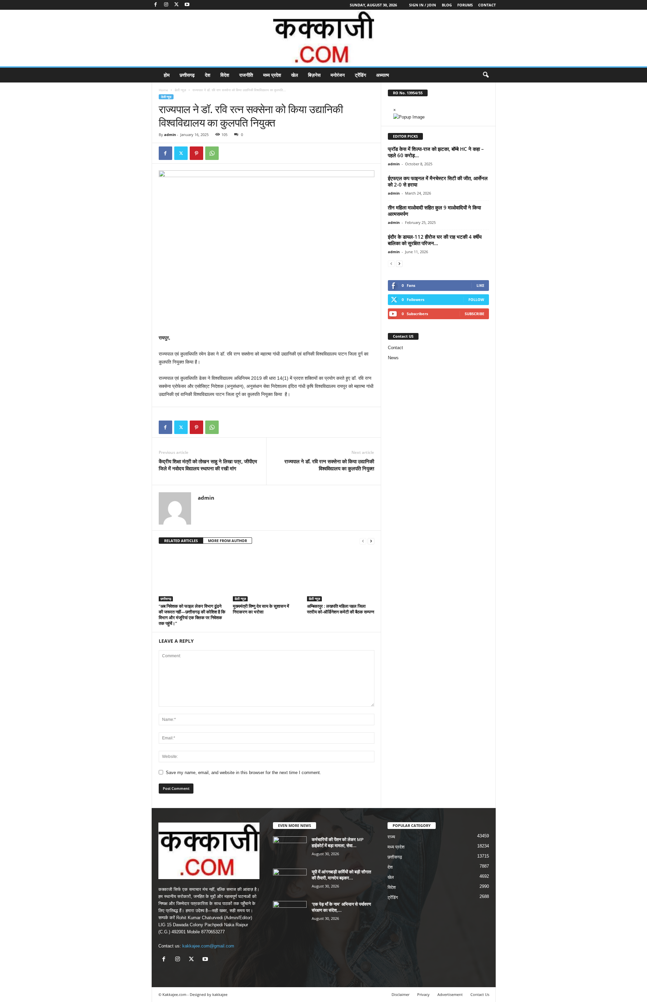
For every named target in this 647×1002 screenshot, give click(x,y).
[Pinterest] (196, 153)
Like (480, 285)
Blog (447, 4)
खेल (294, 75)
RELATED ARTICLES (181, 540)
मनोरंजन (338, 75)
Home (163, 90)
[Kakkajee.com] (323, 38)
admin (170, 134)
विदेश (224, 75)
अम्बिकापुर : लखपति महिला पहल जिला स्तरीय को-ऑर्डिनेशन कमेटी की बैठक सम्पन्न (340, 609)
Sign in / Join (422, 4)
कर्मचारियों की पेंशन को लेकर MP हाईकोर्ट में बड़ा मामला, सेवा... (338, 842)
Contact (487, 4)
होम (167, 75)
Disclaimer (400, 994)
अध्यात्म (382, 75)
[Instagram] (166, 5)
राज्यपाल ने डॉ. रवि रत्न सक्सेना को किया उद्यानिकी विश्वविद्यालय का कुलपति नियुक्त (329, 465)
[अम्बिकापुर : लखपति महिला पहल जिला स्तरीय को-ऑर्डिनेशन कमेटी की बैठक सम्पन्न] (340, 576)
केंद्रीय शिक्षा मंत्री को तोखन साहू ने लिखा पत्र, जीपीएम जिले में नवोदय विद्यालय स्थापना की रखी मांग (208, 465)
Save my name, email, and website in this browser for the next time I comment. (243, 772)
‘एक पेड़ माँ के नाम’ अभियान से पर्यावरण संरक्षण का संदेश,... (341, 907)
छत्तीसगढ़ (187, 75)
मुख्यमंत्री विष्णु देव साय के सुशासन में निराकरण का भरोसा (261, 609)
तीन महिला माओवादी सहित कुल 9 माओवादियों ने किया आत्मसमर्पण (434, 210)
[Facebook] (156, 5)
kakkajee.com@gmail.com (208, 945)
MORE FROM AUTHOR (227, 540)
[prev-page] (363, 540)
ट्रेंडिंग (360, 75)
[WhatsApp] (212, 153)
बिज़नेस (314, 75)
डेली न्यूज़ (180, 90)
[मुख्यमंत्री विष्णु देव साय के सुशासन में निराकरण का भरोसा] (266, 576)
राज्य (391, 836)
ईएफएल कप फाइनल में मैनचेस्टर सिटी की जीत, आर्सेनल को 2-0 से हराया (438, 181)
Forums (465, 4)
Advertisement (450, 994)
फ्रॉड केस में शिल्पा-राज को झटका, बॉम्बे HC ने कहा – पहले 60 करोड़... (436, 152)
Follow (476, 299)
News (393, 357)
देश (207, 75)
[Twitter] (177, 5)
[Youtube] (187, 5)
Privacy (423, 994)
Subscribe (474, 313)
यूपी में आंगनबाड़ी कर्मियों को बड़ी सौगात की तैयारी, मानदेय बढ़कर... (341, 875)
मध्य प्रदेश (272, 75)
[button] (485, 75)
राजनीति (246, 75)
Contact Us (479, 994)
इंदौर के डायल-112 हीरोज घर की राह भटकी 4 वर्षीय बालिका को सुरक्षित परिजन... (435, 239)
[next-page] (371, 540)
